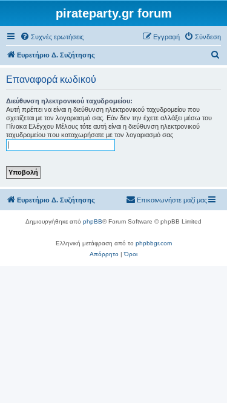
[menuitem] (52, 37)
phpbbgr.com (154, 243)
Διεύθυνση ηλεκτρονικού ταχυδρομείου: (69, 101)
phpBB (92, 221)
